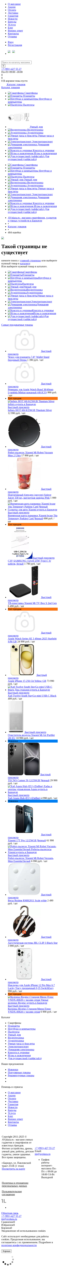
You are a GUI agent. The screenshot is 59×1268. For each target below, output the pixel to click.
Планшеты (29, 96)
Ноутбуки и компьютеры (22, 1028)
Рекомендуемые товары (21, 1075)
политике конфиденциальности (19, 1245)
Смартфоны (31, 93)
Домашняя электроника (21, 1049)
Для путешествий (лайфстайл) (28, 158)
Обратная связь (9, 1213)
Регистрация (15, 45)
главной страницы (30, 260)
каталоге (25, 263)
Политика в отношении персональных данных (15, 1184)
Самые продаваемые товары (17, 324)
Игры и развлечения (45, 153)
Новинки (13, 1069)
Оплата (12, 10)
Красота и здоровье (43, 150)
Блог (10, 27)
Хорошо (6, 1251)
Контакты (13, 33)
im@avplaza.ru (42, 1154)
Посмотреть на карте (13, 1168)
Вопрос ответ (15, 30)
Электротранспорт (42, 141)
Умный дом (36, 126)
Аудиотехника (35, 132)
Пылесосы (28, 104)
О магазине (14, 4)
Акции (12, 7)
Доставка (13, 12)
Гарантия (13, 15)
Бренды (12, 21)
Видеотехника (35, 129)
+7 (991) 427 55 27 (11, 69)
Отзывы (12, 36)
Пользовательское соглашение (12, 1193)
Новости (13, 18)
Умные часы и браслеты (21, 1043)
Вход (10, 42)
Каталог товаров (15, 84)
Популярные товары (19, 1072)
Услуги (12, 24)
